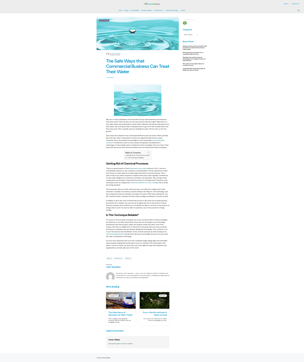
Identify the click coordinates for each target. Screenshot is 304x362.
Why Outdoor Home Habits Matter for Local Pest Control (193, 64)
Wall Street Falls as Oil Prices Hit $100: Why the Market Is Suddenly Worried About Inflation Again (195, 47)
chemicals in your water (138, 168)
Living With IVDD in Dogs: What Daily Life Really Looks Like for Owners (194, 69)
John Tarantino (116, 53)
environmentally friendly (114, 234)
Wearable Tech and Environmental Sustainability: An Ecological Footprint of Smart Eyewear (194, 59)
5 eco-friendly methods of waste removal (155, 313)
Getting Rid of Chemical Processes (138, 155)
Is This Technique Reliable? (135, 158)
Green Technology (104, 20)
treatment (119, 258)
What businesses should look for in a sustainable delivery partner (193, 53)
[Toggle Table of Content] (148, 152)
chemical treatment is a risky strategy (144, 183)
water (129, 258)
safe (110, 258)
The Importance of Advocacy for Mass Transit (120, 313)
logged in (118, 343)
